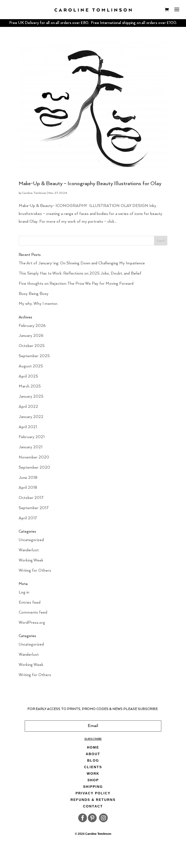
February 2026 (32, 326)
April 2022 (28, 406)
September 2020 (34, 467)
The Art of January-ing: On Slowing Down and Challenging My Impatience (82, 263)
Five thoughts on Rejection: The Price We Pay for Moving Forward (76, 283)
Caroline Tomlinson (34, 193)
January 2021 (30, 447)
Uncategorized (31, 540)
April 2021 (28, 427)
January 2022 (31, 417)
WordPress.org (32, 622)
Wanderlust (29, 550)
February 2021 (32, 437)
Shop (93, 780)
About (93, 754)
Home (93, 747)
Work (93, 773)
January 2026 (31, 335)
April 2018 (28, 487)
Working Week (31, 560)
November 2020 (34, 457)
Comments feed (33, 612)
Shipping (93, 787)
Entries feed (29, 602)
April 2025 (28, 376)
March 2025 (30, 386)
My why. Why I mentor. (38, 303)
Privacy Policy (93, 793)
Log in (24, 592)
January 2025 (31, 396)
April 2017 (28, 518)
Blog (93, 760)
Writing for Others (35, 570)
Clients (93, 767)
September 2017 (34, 508)
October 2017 (31, 498)
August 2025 (31, 366)
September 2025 (34, 356)
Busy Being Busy (33, 294)
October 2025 (32, 346)
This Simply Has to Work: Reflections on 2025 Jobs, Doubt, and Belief (80, 273)
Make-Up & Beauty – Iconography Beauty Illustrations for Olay (90, 183)
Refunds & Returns (93, 800)
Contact (93, 806)
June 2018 (28, 477)
